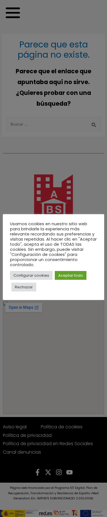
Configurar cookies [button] (31, 275)
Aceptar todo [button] (70, 275)
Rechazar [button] (24, 287)
